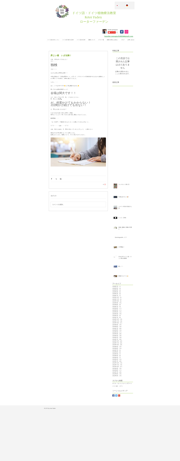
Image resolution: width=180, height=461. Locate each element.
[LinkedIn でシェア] (61, 179)
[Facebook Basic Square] (113, 395)
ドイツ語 (115, 386)
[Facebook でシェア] (51, 179)
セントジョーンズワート (124, 383)
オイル (114, 383)
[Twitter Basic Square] (116, 395)
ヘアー (121, 386)
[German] (129, 5)
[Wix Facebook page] (122, 32)
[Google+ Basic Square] (119, 395)
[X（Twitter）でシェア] (56, 179)
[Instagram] (126, 32)
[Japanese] (120, 5)
